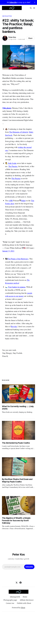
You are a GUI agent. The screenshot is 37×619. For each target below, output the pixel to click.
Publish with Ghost (24, 603)
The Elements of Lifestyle (18, 132)
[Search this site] (30, 8)
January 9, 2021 (8, 251)
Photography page (10, 600)
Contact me (10, 603)
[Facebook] (21, 583)
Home (25, 597)
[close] (34, 2)
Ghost (23, 608)
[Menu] (34, 8)
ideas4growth (15, 597)
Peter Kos (12, 37)
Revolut (14, 326)
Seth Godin (12, 163)
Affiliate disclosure (27, 600)
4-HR (11, 200)
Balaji (23, 200)
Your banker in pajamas (16, 287)
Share (30, 38)
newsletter (7, 16)
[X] (17, 583)
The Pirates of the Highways (17, 258)
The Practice (12, 166)
